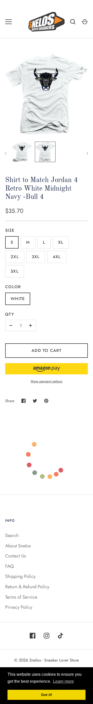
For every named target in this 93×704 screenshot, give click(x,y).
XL (61, 242)
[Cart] (84, 21)
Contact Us (15, 556)
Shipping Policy (20, 576)
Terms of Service (21, 597)
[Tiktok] (60, 635)
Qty (9, 314)
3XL (36, 257)
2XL (15, 257)
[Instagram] (46, 635)
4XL (57, 257)
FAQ (9, 566)
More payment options (46, 381)
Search (12, 535)
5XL (15, 271)
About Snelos (18, 545)
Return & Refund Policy (27, 586)
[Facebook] (32, 635)
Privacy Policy (18, 607)
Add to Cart (46, 350)
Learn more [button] (63, 681)
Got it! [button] (46, 695)
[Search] (73, 21)
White (18, 299)
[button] (46, 368)
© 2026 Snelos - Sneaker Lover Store (46, 660)
